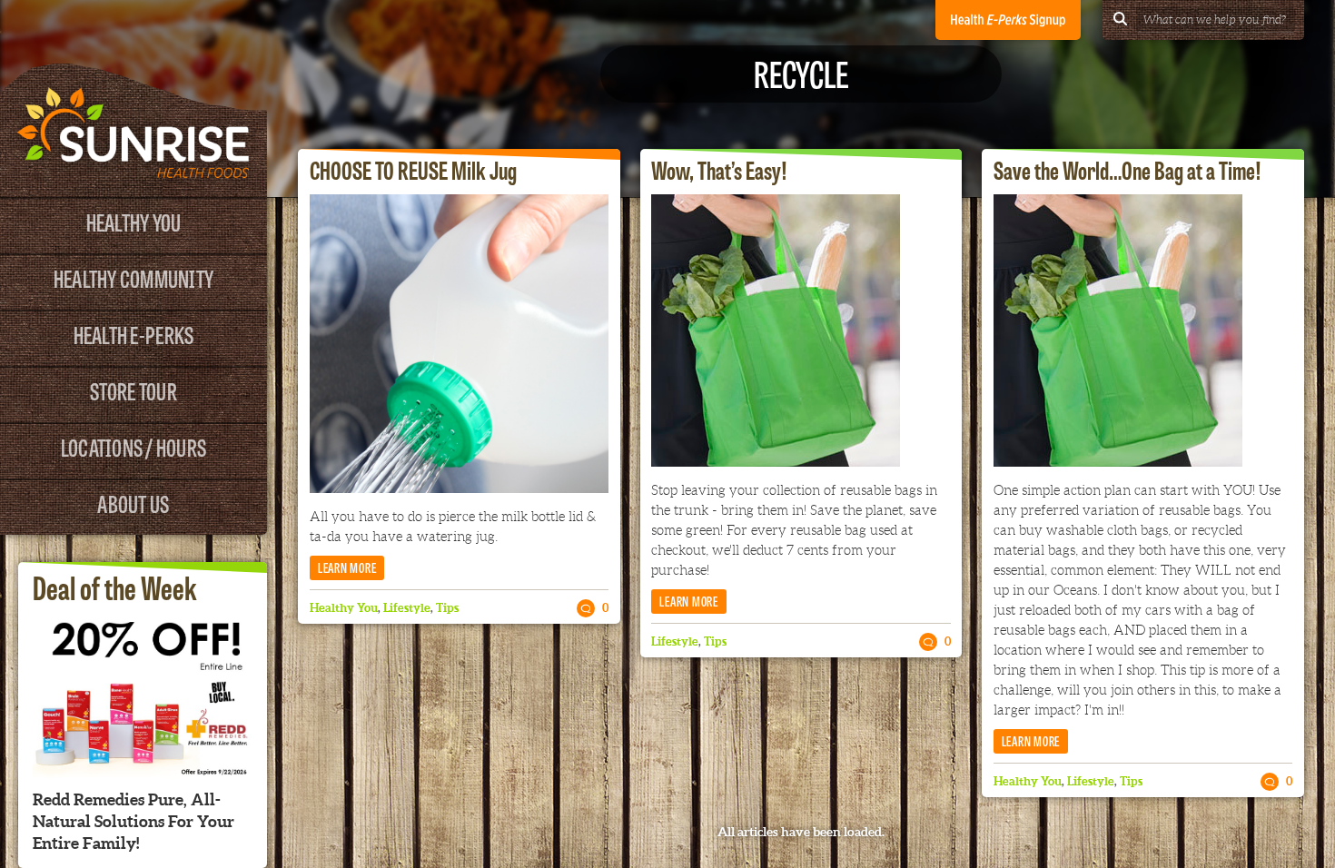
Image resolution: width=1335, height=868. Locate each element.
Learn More (347, 567)
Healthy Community (133, 277)
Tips (447, 608)
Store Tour (133, 390)
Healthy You (134, 221)
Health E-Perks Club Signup (1008, 20)
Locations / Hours (133, 446)
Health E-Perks (134, 333)
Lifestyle (406, 608)
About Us (133, 502)
